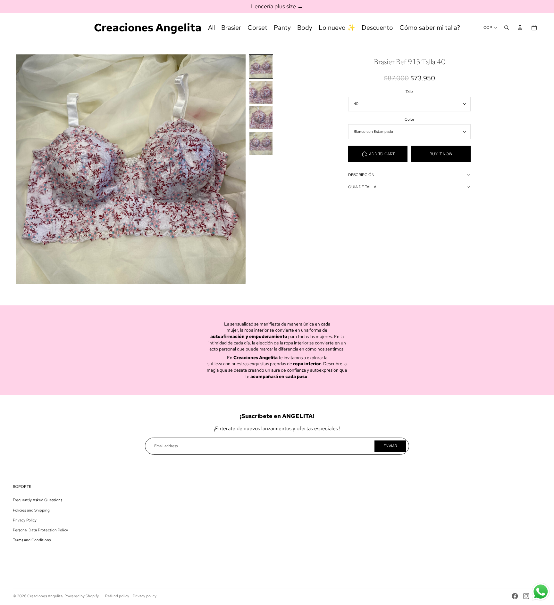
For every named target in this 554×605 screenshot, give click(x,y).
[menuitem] (211, 27)
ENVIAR (390, 445)
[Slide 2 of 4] (261, 92)
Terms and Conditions (32, 540)
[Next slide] (240, 169)
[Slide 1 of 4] (261, 66)
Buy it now (441, 154)
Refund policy (117, 596)
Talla (409, 91)
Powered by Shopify (81, 596)
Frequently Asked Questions (37, 500)
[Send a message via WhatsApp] (541, 592)
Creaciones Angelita (45, 596)
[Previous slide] (21, 169)
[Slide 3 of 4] (261, 117)
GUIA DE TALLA (362, 187)
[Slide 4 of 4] (261, 143)
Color (409, 119)
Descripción (361, 174)
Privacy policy (144, 596)
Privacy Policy (25, 520)
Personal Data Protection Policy (40, 530)
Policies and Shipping (31, 510)
